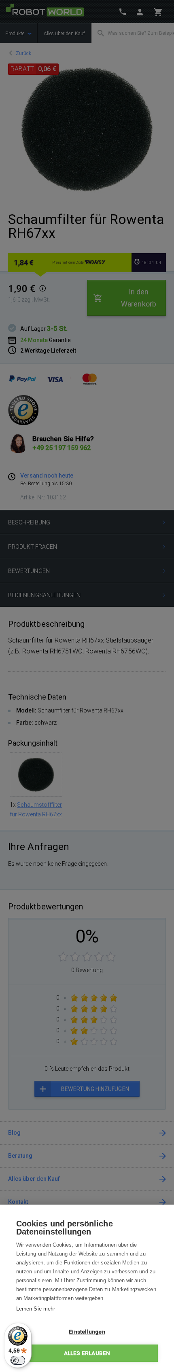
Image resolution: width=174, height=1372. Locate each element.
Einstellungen (87, 1331)
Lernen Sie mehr (35, 1309)
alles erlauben (87, 1353)
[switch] (18, 1360)
